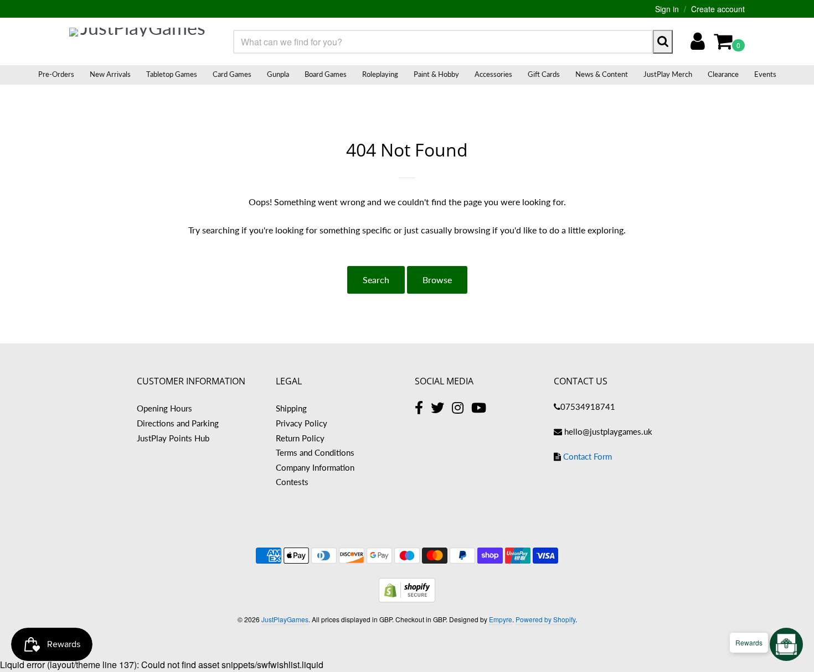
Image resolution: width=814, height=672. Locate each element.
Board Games (326, 74)
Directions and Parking (178, 423)
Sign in (667, 8)
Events (765, 74)
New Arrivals (110, 74)
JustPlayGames (284, 619)
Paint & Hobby (436, 74)
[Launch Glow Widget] (786, 644)
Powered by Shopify (545, 619)
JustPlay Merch (667, 74)
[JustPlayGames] (138, 41)
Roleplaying (380, 74)
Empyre (500, 619)
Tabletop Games (171, 74)
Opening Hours (164, 408)
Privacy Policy (301, 423)
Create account (718, 8)
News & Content (601, 74)
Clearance (723, 74)
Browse (437, 279)
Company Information (315, 467)
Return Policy (300, 438)
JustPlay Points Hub (173, 438)
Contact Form (587, 456)
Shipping (291, 408)
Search (376, 279)
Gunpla (278, 74)
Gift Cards (544, 74)
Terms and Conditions (315, 452)
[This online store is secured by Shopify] (407, 598)
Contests (292, 482)
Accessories (493, 74)
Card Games (232, 74)
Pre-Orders (56, 74)
